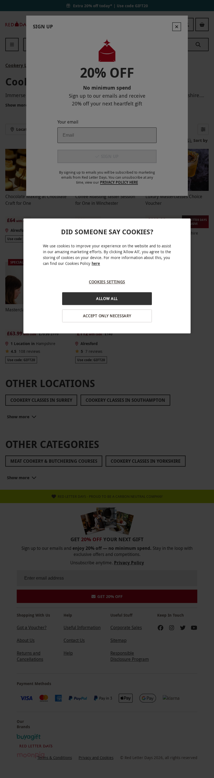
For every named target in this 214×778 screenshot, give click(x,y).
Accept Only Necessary (107, 315)
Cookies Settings (107, 281)
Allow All (107, 298)
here (96, 263)
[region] (107, 275)
